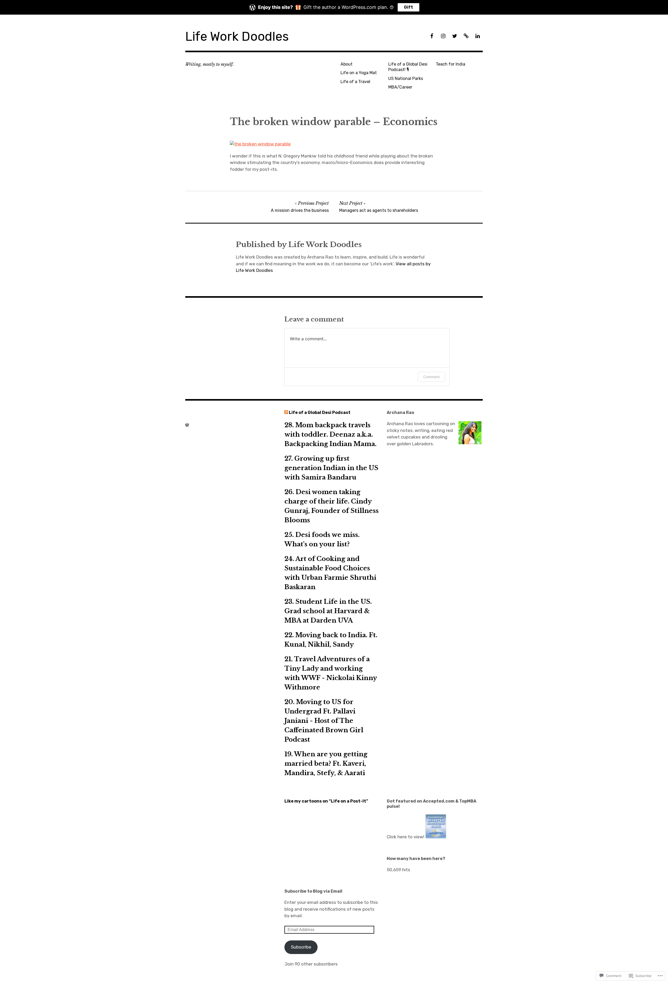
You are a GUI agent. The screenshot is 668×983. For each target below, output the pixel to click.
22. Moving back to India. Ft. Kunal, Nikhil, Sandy (330, 639)
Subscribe (301, 947)
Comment (431, 377)
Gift (408, 7)
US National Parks (405, 78)
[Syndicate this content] (286, 412)
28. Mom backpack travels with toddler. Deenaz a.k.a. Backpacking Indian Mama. (330, 434)
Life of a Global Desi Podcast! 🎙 (407, 67)
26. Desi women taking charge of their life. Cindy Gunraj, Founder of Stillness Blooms (331, 506)
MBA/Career (400, 87)
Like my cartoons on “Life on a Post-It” (326, 801)
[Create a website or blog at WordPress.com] (187, 425)
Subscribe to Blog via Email (313, 891)
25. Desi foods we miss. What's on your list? (322, 539)
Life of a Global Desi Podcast (319, 412)
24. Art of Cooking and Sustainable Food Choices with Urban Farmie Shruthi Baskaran (330, 573)
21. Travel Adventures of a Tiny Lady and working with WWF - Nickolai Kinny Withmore (330, 673)
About (347, 64)
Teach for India (450, 64)
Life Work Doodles (237, 36)
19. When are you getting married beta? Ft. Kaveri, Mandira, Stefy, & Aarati (325, 763)
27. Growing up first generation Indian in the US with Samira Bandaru (331, 468)
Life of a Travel (355, 81)
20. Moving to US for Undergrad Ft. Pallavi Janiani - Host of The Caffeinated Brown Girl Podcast (323, 720)
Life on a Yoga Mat (359, 72)
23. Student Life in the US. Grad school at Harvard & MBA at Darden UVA (328, 611)
